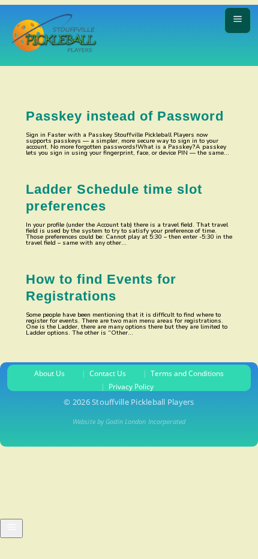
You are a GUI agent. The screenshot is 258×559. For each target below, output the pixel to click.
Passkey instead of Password (125, 116)
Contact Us (107, 373)
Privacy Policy (131, 387)
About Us (49, 373)
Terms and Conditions (187, 373)
